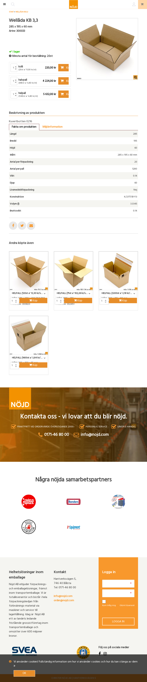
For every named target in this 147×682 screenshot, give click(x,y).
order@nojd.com (64, 600)
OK (24, 673)
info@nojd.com (63, 596)
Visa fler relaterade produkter (30, 384)
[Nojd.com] (73, 4)
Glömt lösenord (127, 606)
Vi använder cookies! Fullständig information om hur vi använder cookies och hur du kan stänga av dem (75, 662)
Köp (67, 68)
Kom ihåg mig (109, 605)
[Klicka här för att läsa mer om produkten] (28, 270)
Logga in (118, 621)
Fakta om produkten (24, 127)
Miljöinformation (52, 127)
